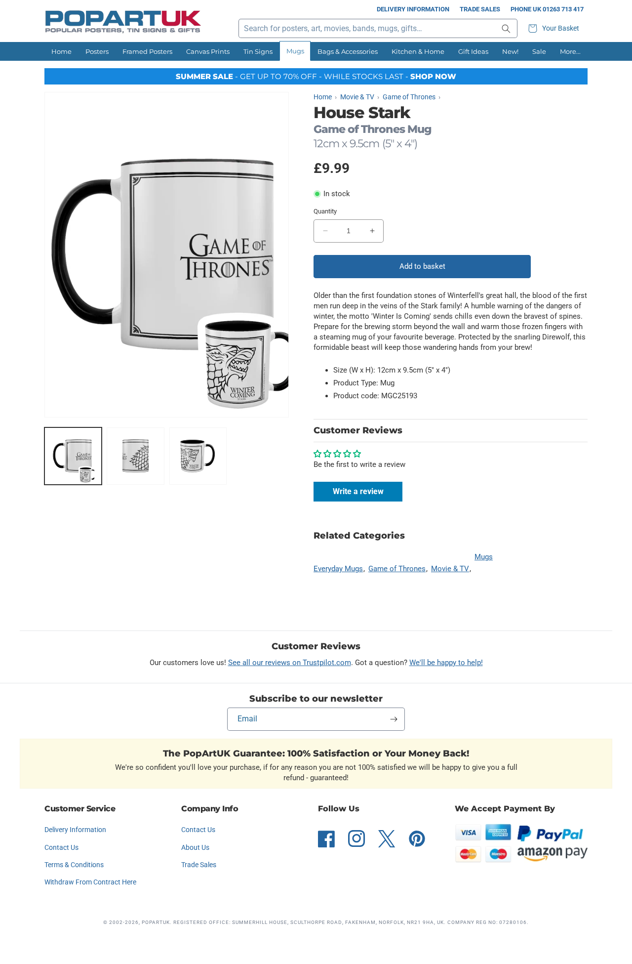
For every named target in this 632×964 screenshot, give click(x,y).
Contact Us (61, 847)
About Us (195, 847)
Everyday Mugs (338, 568)
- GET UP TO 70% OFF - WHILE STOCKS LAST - (316, 76)
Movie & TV (450, 568)
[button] (555, 28)
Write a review (358, 491)
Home (61, 51)
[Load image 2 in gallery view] (135, 456)
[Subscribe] (393, 719)
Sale (539, 51)
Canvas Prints (208, 51)
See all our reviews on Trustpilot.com (289, 662)
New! (510, 51)
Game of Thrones (397, 568)
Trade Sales (480, 9)
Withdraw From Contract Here (90, 882)
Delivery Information (413, 9)
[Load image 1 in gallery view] (73, 456)
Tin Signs (258, 51)
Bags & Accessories (347, 51)
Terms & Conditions (74, 865)
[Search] (506, 28)
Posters (97, 51)
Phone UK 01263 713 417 (547, 9)
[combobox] (378, 28)
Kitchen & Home (418, 51)
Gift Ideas (473, 51)
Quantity (325, 211)
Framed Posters (147, 51)
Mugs (295, 51)
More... (570, 51)
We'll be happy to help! (446, 662)
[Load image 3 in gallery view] (198, 456)
